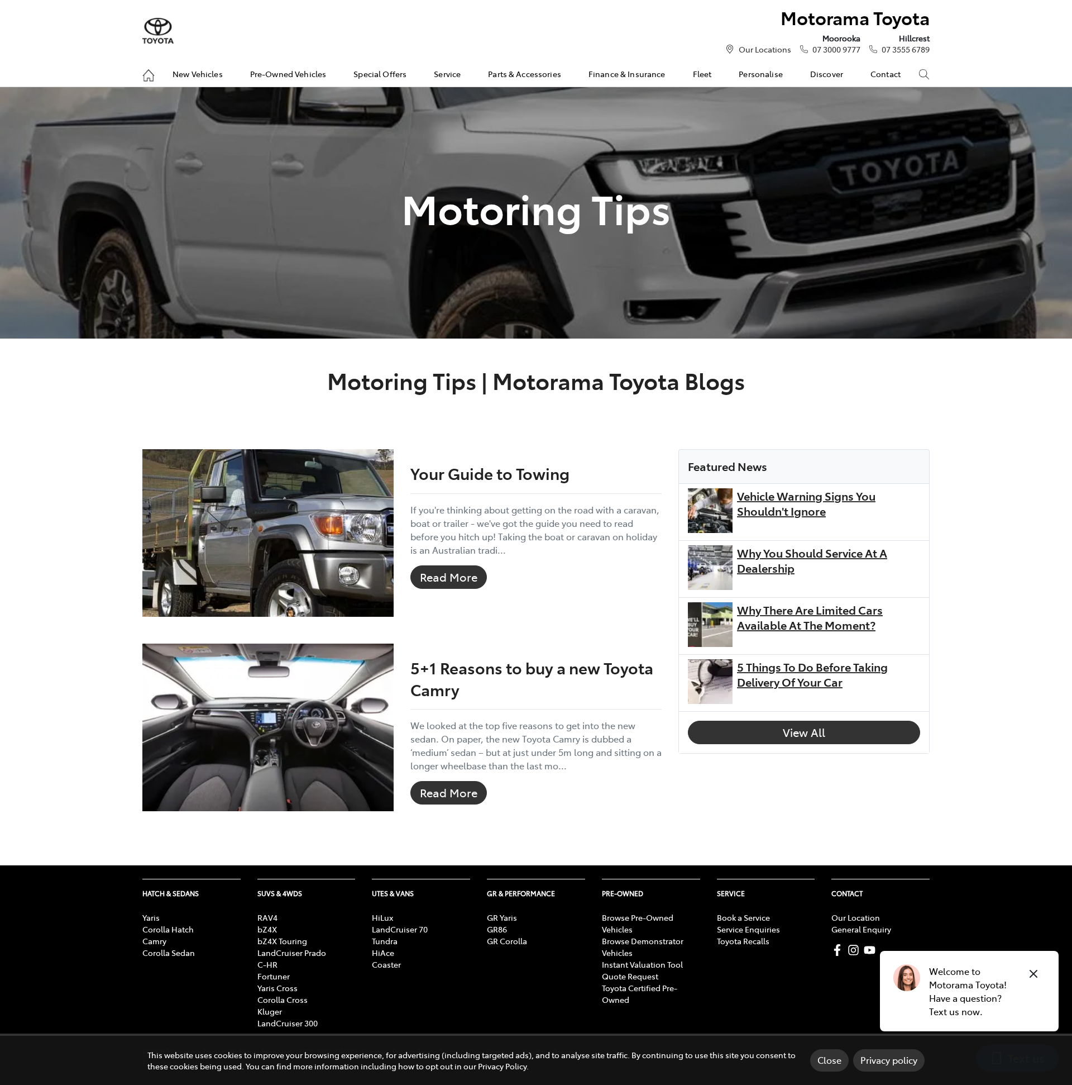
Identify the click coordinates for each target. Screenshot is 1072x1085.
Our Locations (765, 49)
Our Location (855, 917)
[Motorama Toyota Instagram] (856, 950)
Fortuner (273, 976)
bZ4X (267, 929)
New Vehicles (198, 73)
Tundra (385, 940)
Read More (448, 576)
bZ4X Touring (282, 940)
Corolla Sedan (168, 952)
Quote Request (630, 976)
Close (829, 1060)
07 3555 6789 (906, 49)
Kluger (269, 1011)
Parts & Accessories (524, 73)
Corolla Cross (282, 999)
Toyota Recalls (743, 940)
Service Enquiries (748, 929)
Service (447, 73)
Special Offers (379, 73)
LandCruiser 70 (400, 929)
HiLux (382, 917)
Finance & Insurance (627, 73)
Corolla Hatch (168, 929)
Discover (826, 73)
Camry (154, 940)
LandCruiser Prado (291, 952)
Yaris (151, 917)
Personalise (761, 73)
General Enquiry (861, 929)
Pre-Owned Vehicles (288, 73)
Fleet (702, 73)
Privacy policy (888, 1060)
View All (804, 732)
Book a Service (743, 917)
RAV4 (267, 917)
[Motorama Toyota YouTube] (872, 950)
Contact (885, 73)
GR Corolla (507, 940)
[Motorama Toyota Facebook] (839, 950)
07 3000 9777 (836, 49)
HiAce (383, 952)
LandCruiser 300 (287, 1023)
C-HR (267, 964)
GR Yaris (502, 917)
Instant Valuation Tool (642, 964)
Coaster (386, 964)
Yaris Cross (277, 987)
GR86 (497, 929)
